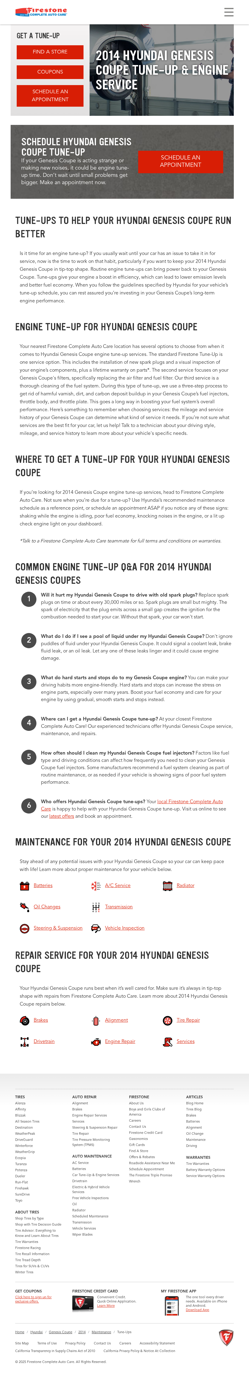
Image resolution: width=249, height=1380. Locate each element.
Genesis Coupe (60, 1332)
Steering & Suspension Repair (95, 1128)
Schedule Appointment (146, 1169)
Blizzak (20, 1115)
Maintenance (196, 1140)
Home (19, 1332)
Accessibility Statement (157, 1343)
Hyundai (36, 1332)
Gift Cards (137, 1145)
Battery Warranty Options (205, 1170)
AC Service (80, 1163)
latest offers (61, 816)
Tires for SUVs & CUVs (32, 1266)
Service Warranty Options (205, 1176)
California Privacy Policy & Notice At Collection (139, 1351)
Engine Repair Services (89, 1115)
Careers (135, 1121)
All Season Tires (27, 1122)
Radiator (79, 1210)
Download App (197, 1310)
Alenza (20, 1103)
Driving (191, 1146)
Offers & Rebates (142, 1157)
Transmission (82, 1222)
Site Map (22, 1343)
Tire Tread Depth (28, 1260)
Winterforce (24, 1146)
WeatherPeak (25, 1134)
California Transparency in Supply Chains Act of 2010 (55, 1351)
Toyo (18, 1201)
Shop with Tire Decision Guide (38, 1225)
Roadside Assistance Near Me (152, 1163)
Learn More (106, 1306)
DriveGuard (24, 1140)
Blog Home (194, 1103)
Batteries (79, 1169)
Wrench (134, 1181)
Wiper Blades (82, 1235)
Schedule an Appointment (50, 95)
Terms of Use (47, 1343)
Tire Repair (80, 1134)
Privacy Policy (75, 1343)
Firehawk (22, 1188)
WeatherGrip (25, 1152)
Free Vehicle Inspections (90, 1198)
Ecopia (20, 1158)
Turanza (21, 1164)
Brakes (77, 1109)
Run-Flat (21, 1182)
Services (78, 1122)
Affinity (20, 1109)
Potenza (21, 1170)
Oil (74, 1204)
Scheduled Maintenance (90, 1216)
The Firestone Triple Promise (150, 1175)
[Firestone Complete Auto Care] (41, 12)
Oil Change (194, 1134)
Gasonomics (138, 1139)
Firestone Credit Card (145, 1133)
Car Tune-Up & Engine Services (95, 1175)
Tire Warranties (26, 1242)
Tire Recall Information (32, 1254)
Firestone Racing (28, 1248)
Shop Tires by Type (29, 1218)
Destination (24, 1128)
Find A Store (50, 52)
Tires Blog (194, 1109)
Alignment (80, 1103)
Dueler (20, 1176)
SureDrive (22, 1194)
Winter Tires (24, 1272)
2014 (82, 1332)
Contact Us (137, 1127)
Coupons (50, 72)
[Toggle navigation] (229, 12)
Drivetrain (79, 1181)
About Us (136, 1103)
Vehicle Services (84, 1228)
